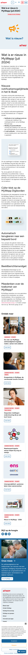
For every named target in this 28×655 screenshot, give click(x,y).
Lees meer (7, 347)
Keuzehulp (7, 337)
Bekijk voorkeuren (14, 649)
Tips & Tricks (8, 410)
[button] (25, 623)
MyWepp (18, 14)
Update (6, 374)
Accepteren (14, 641)
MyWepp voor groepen (8, 613)
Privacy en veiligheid (8, 653)
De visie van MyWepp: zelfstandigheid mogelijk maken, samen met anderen (13, 342)
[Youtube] (9, 534)
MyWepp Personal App (8, 610)
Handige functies (11, 14)
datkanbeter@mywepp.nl (8, 302)
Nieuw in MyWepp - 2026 (13, 520)
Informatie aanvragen (8, 618)
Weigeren (14, 645)
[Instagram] (6, 534)
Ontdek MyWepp (7, 608)
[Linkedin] (2, 534)
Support (5, 621)
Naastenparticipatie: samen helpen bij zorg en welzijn (12, 450)
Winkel (4, 616)
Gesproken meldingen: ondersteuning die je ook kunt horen (12, 415)
